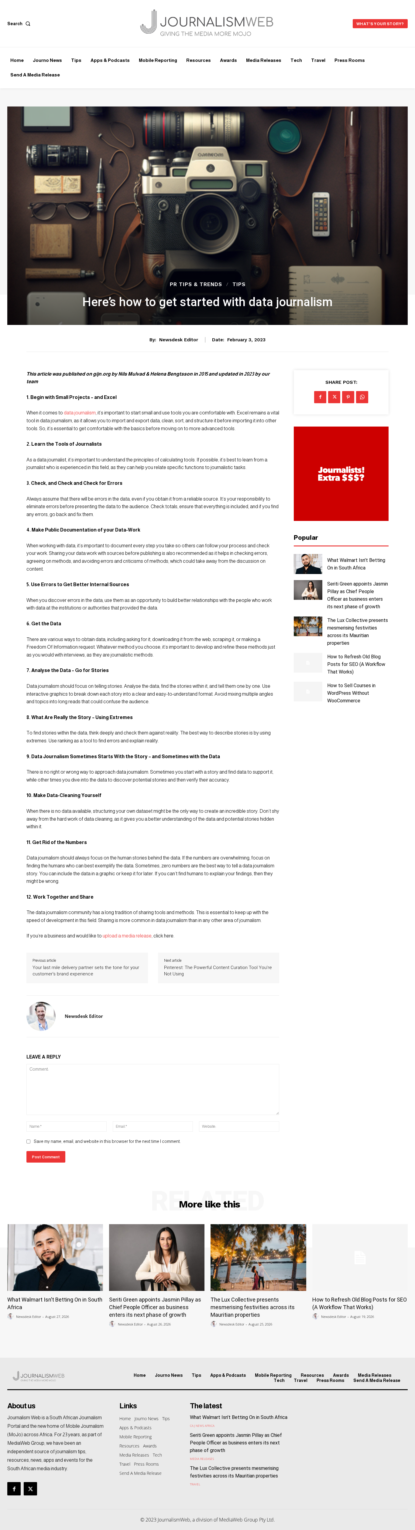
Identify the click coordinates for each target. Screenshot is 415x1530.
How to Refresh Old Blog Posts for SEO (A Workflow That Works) (356, 664)
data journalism (80, 412)
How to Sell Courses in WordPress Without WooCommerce (351, 693)
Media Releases (202, 1459)
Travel (195, 1484)
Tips (238, 284)
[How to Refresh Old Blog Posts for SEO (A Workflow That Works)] (308, 663)
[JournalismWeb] (54, 1376)
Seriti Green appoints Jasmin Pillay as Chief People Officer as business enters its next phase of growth (155, 1307)
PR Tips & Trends (196, 284)
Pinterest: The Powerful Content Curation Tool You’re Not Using (218, 971)
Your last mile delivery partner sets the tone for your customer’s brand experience (86, 971)
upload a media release (127, 935)
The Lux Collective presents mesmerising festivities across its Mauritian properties (253, 1307)
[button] (20, 23)
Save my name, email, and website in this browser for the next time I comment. (107, 1141)
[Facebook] (320, 397)
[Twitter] (334, 397)
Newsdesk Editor (178, 340)
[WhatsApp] (362, 397)
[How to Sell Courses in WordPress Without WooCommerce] (308, 691)
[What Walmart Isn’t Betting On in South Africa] (308, 564)
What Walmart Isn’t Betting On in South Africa (238, 1417)
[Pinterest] (348, 397)
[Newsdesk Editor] (41, 1016)
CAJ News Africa (202, 1426)
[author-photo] (11, 1316)
